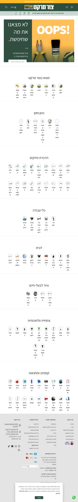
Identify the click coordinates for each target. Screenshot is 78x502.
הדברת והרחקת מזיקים (49, 427)
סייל (55, 445)
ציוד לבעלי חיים (51, 436)
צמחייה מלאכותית (51, 439)
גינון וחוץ (53, 424)
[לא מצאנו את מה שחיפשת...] (53, 40)
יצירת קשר (17, 420)
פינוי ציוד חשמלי (34, 448)
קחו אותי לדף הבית (17, 62)
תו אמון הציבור (69, 439)
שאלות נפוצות (34, 430)
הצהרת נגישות (69, 433)
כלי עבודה (53, 430)
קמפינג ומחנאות (51, 442)
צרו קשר (36, 424)
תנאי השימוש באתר (33, 442)
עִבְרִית (25, 466)
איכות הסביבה (70, 436)
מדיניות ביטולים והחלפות (31, 433)
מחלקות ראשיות (51, 420)
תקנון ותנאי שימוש (68, 430)
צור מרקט (70, 420)
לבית (54, 433)
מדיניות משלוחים (34, 436)
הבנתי (39, 497)
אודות (72, 424)
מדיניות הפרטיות (34, 439)
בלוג (72, 427)
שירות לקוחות (34, 420)
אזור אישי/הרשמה (33, 427)
